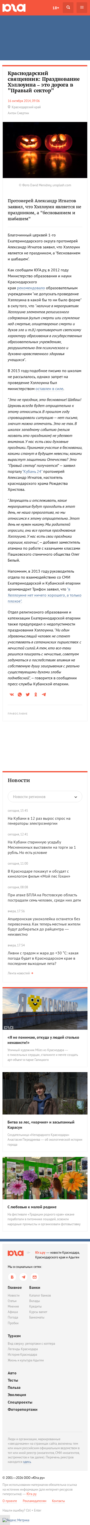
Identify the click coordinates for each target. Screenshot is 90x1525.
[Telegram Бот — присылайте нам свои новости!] (34, 1277)
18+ (55, 7)
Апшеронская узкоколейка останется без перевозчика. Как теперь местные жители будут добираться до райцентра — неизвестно (44, 926)
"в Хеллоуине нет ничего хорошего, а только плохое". (45, 595)
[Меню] (82, 7)
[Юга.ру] (14, 7)
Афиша (13, 1312)
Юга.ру (40, 1252)
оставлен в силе (49, 388)
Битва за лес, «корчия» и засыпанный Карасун (41, 1124)
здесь (27, 1462)
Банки (34, 1287)
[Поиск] (68, 7)
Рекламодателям (34, 1501)
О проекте (9, 1501)
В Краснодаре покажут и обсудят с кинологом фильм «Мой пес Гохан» (39, 874)
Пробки (13, 1323)
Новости (19, 780)
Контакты (58, 1501)
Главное (15, 1287)
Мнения (13, 1306)
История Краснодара (22, 1354)
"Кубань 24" (32, 471)
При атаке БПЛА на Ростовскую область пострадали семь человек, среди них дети (44, 897)
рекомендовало (31, 287)
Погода (13, 1317)
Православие (18, 713)
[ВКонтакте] (12, 1277)
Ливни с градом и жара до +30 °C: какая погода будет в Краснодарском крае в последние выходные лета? (43, 958)
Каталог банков (40, 1295)
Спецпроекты (20, 1402)
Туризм (14, 1335)
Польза (14, 1387)
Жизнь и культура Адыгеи (26, 1360)
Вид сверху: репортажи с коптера (31, 1343)
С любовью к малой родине (32, 1206)
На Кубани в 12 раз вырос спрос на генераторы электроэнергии (39, 821)
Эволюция (17, 1394)
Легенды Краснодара (23, 1349)
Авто (12, 1373)
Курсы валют (38, 1312)
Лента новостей (19, 973)
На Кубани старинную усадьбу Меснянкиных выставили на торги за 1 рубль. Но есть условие (42, 847)
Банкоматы (36, 1317)
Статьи (12, 1301)
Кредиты (35, 1306)
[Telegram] (23, 1277)
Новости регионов (29, 796)
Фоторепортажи (23, 1409)
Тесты (13, 1380)
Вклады (34, 1301)
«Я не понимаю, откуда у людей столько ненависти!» (43, 1040)
